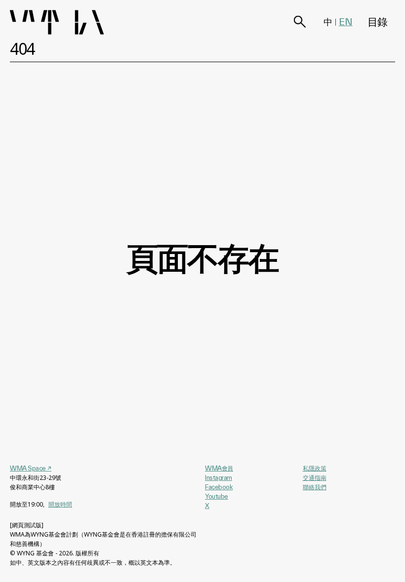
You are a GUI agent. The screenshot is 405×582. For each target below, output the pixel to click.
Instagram (218, 477)
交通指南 (314, 477)
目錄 (377, 21)
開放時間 (60, 504)
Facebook (219, 487)
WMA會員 (219, 468)
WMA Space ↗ (30, 468)
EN (346, 22)
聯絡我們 (314, 487)
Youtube (216, 496)
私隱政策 (314, 468)
